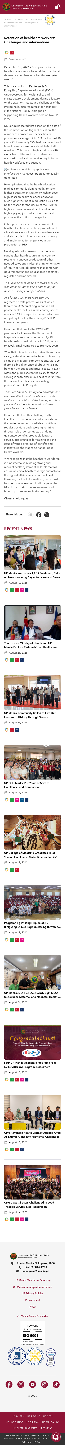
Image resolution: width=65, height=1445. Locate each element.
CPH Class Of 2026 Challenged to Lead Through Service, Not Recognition (29, 1204)
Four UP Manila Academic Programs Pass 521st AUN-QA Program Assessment (30, 1065)
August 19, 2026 (18, 583)
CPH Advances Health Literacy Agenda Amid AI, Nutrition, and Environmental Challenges (32, 1135)
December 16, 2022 (17, 59)
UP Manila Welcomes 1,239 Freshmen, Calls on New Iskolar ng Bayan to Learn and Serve (32, 575)
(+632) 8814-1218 (36, 1267)
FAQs (32, 1307)
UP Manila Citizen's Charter (32, 1316)
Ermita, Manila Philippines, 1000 (36, 1263)
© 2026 (32, 1396)
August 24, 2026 (18, 1002)
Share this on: (14, 514)
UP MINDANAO (50, 1422)
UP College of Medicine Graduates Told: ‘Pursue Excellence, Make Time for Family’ (30, 855)
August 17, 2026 (18, 1212)
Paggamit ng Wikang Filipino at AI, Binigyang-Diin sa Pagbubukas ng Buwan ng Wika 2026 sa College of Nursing (32, 925)
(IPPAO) (37, 1442)
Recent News (18, 528)
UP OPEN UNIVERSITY (25, 1428)
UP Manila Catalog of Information (32, 1287)
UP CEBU (48, 1416)
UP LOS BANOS (14, 1422)
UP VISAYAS (46, 1428)
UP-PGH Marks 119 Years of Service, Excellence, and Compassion (27, 785)
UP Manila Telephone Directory (32, 1280)
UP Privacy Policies (32, 1293)
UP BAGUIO (33, 1416)
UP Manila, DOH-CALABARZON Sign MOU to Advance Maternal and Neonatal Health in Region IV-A (32, 995)
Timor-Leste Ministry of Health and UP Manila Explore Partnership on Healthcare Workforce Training (30, 646)
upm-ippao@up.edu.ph (36, 1271)
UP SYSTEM (18, 1416)
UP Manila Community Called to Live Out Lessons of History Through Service (29, 715)
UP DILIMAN (33, 1422)
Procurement (32, 1300)
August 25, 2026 (18, 653)
